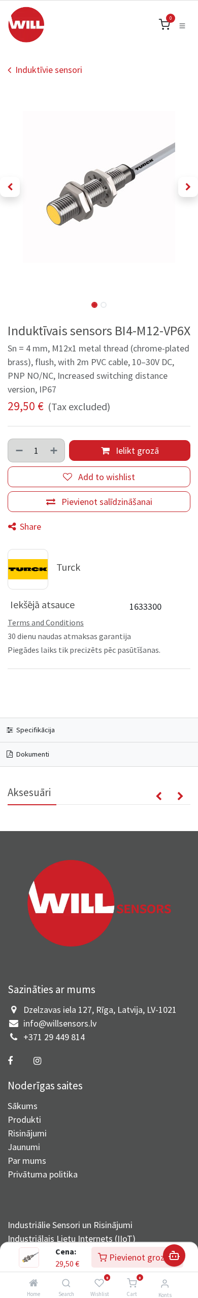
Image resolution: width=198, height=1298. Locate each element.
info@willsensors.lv (59, 1023)
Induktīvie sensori (48, 69)
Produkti (24, 1119)
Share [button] (29, 526)
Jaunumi (24, 1147)
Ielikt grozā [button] (136, 450)
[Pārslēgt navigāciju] (182, 25)
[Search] (66, 1283)
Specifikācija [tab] (35, 729)
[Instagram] (37, 1061)
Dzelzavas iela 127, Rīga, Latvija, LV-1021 (100, 1009)
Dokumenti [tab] (32, 754)
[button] (10, 187)
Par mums (27, 1160)
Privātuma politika (43, 1174)
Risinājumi (27, 1133)
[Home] (33, 1283)
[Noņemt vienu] (19, 450)
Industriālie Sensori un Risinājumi (70, 1225)
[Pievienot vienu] (54, 450)
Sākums (23, 1106)
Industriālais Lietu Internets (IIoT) (72, 1238)
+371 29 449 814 (54, 1037)
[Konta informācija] (165, 1283)
